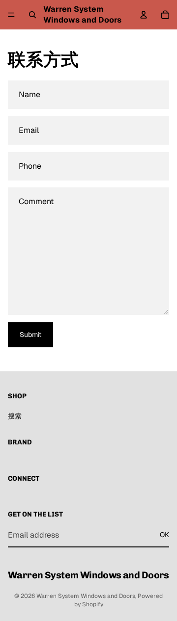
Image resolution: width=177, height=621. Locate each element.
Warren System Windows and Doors (85, 596)
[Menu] (11, 14)
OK (164, 534)
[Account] (143, 15)
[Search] (32, 15)
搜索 (15, 416)
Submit (30, 334)
